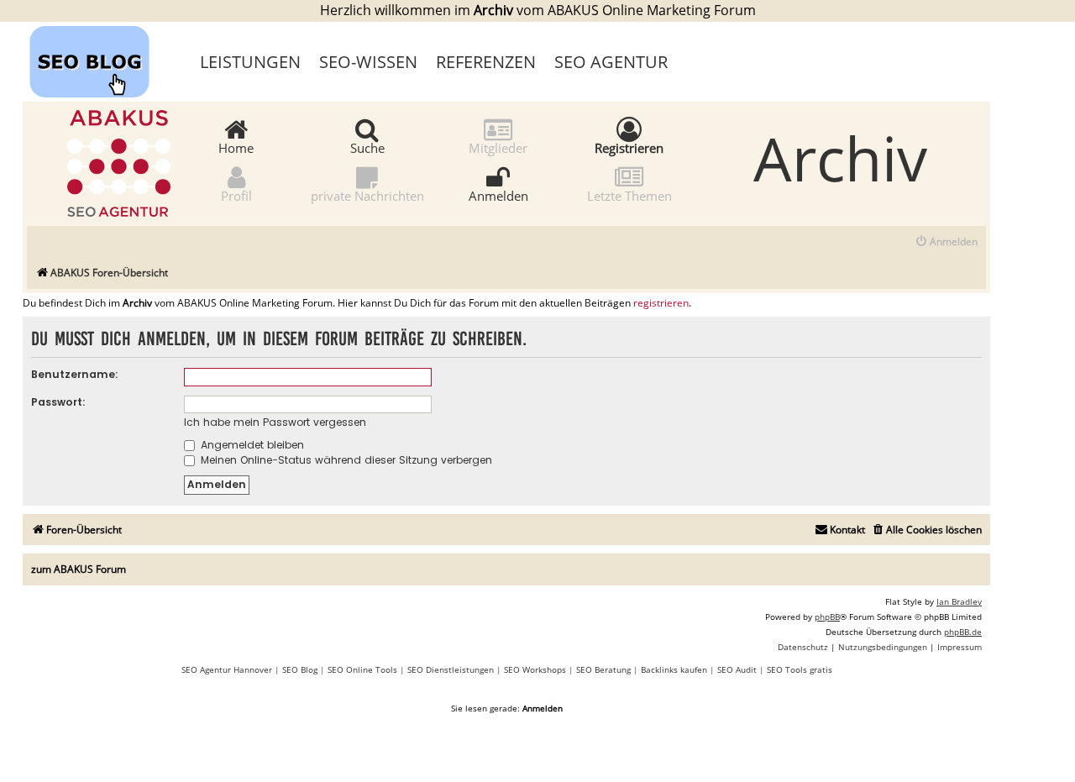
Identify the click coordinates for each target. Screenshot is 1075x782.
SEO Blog (299, 669)
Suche (367, 147)
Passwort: (58, 402)
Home (236, 147)
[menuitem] (946, 242)
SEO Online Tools (362, 669)
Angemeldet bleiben (250, 445)
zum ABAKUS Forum (78, 569)
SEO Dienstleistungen (450, 669)
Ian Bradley (959, 601)
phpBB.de (963, 632)
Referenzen (486, 61)
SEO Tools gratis (799, 669)
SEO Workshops (535, 669)
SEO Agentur (611, 61)
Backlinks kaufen (674, 669)
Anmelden (498, 194)
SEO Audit (737, 669)
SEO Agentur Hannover (226, 669)
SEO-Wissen (368, 61)
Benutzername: (74, 374)
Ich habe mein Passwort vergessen (275, 422)
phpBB (827, 616)
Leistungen (250, 61)
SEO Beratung (603, 669)
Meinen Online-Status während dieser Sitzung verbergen (344, 460)
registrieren (661, 303)
